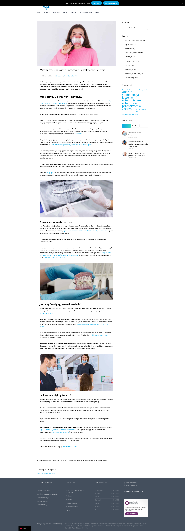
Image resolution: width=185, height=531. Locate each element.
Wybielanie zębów (131, 78)
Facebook (40, 474)
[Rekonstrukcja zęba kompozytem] (124, 133)
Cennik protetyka (42, 501)
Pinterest (52, 474)
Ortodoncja (59, 76)
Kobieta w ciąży (132, 61)
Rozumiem (96, 3)
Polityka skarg (57, 523)
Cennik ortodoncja (43, 497)
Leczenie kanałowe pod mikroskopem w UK (50, 460)
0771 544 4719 (131, 485)
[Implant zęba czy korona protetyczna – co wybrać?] (124, 154)
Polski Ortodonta (71, 503)
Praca (68, 510)
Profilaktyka (128, 57)
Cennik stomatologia (43, 490)
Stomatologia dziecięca (132, 74)
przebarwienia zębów (131, 107)
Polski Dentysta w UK (70, 76)
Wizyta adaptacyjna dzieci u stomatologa (75, 491)
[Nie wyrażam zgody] (183, 3)
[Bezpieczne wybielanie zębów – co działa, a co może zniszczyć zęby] (124, 142)
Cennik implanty (42, 505)
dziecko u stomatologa (130, 93)
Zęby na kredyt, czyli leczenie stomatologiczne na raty (58, 430)
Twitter (45, 474)
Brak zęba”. (78, 134)
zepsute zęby (135, 114)
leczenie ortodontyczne (131, 99)
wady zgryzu (51, 173)
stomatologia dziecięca (137, 109)
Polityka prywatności (44, 523)
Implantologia (129, 44)
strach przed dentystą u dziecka (138, 111)
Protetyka (128, 65)
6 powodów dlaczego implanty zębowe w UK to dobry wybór (71, 145)
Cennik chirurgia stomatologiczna (47, 494)
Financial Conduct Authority (60, 432)
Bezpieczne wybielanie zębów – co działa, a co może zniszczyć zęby (138, 144)
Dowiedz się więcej (111, 3)
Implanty (69, 499)
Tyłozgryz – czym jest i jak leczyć (55, 257)
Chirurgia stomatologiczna (133, 40)
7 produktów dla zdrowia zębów (130, 90)
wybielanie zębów (126, 114)
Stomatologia (129, 69)
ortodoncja (129, 103)
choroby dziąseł (143, 90)
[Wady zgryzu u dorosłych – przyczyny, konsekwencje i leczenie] (76, 44)
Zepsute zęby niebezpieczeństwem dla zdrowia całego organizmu (85, 231)
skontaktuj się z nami (70, 447)
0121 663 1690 (131, 483)
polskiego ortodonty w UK (99, 335)
